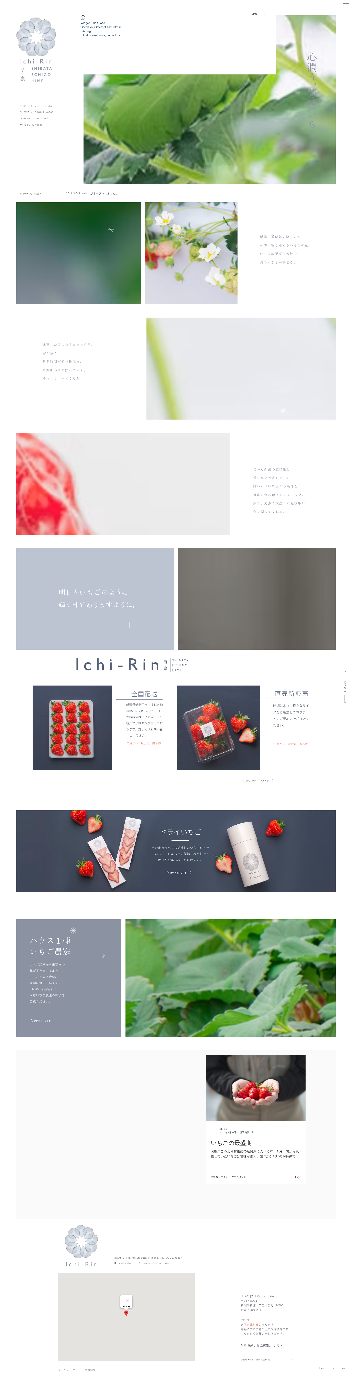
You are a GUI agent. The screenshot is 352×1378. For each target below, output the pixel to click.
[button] (346, 5)
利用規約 (90, 1370)
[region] (282, 1360)
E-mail (343, 1368)
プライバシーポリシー (70, 1370)
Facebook (326, 1368)
